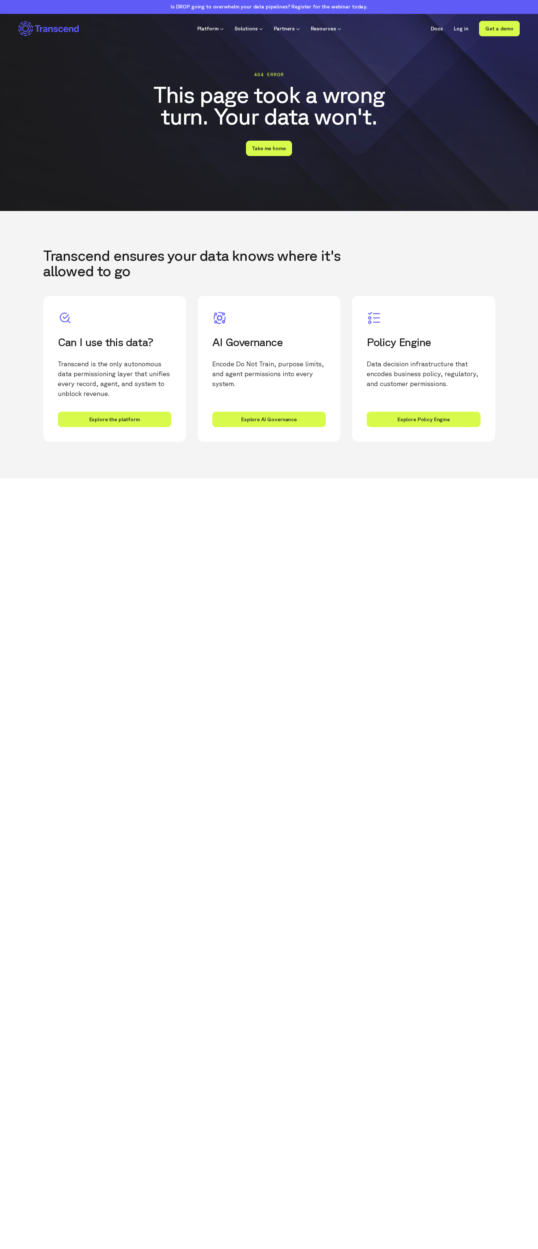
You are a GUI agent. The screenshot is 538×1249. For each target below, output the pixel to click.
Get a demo (499, 28)
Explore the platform (114, 419)
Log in (461, 28)
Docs (437, 28)
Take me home (268, 148)
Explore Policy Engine (423, 419)
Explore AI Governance (269, 419)
